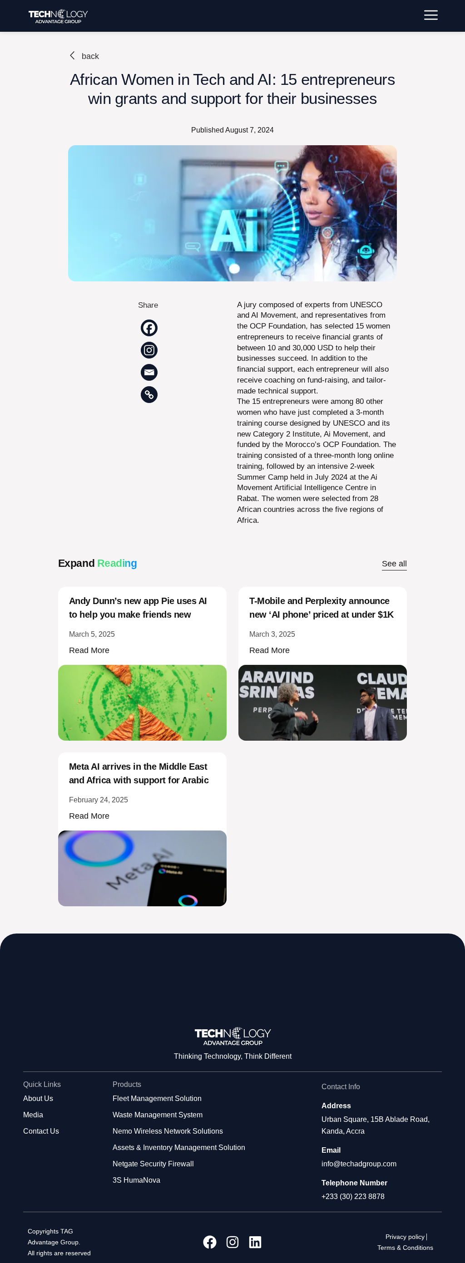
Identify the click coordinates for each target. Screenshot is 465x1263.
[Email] (149, 372)
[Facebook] (149, 327)
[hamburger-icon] (431, 16)
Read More (89, 650)
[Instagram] (149, 350)
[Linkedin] (255, 1242)
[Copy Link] (149, 394)
